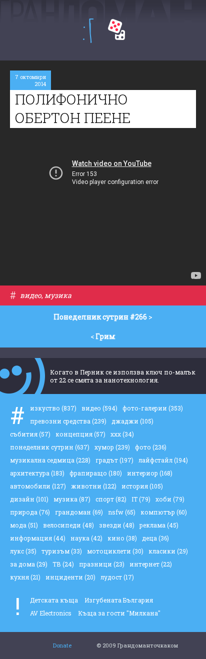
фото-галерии (152, 408)
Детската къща (54, 600)
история (142, 486)
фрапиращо (96, 473)
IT (141, 499)
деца (155, 538)
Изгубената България (118, 600)
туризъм (62, 551)
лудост (117, 577)
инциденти (71, 577)
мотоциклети (115, 551)
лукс (23, 551)
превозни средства (68, 421)
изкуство (53, 408)
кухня (25, 577)
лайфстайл (163, 460)
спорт (111, 499)
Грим (106, 336)
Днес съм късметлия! (116, 29)
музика (58, 295)
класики (168, 551)
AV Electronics (51, 613)
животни (93, 486)
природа (30, 512)
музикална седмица (50, 460)
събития (30, 434)
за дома (29, 564)
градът (115, 460)
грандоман (79, 512)
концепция (81, 434)
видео (31, 295)
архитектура (37, 473)
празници (101, 564)
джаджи (133, 421)
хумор (112, 447)
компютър (163, 512)
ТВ (63, 564)
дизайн (29, 499)
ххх (122, 434)
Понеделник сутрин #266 (100, 317)
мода (24, 525)
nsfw (122, 512)
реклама (159, 525)
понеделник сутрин (50, 447)
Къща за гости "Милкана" (119, 613)
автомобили (38, 486)
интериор (149, 473)
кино (122, 538)
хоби (170, 499)
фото (150, 447)
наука (86, 538)
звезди (116, 525)
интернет (151, 564)
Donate (62, 645)
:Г (88, 30)
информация (38, 538)
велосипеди (68, 525)
